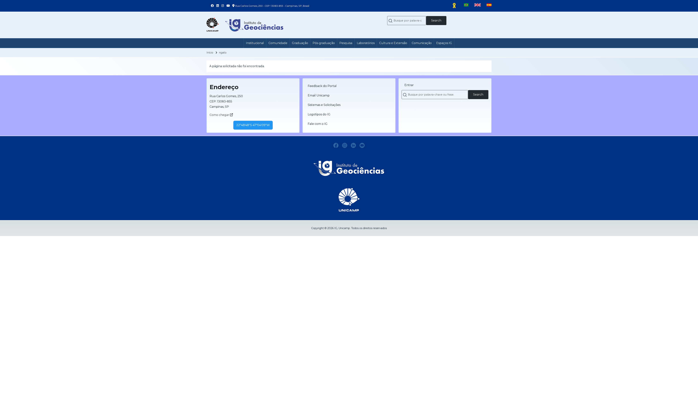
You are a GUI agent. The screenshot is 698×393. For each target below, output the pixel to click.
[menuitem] (255, 43)
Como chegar (220, 115)
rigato (222, 52)
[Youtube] (362, 145)
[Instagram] (344, 145)
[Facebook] (336, 145)
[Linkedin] (353, 145)
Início (209, 52)
